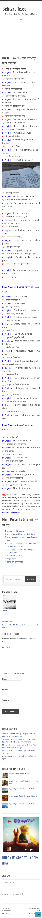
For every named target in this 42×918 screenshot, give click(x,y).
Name (5, 679)
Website (5, 700)
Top (38, 914)
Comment (7, 647)
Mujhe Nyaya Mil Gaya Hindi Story (21, 534)
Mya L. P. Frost (7, 745)
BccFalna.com (7, 913)
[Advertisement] (21, 39)
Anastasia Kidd (7, 734)
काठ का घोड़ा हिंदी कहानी (15, 555)
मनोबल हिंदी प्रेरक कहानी (15, 562)
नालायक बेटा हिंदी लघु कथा (15, 531)
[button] (21, 19)
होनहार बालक (11, 559)
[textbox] (21, 289)
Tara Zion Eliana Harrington (12, 739)
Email (5, 689)
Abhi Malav (6, 750)
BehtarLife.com (16, 8)
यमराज (5, 429)
